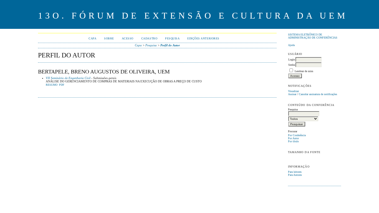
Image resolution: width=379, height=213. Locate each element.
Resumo (51, 84)
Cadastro (149, 38)
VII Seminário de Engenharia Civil (68, 78)
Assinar (292, 94)
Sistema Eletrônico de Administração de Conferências (312, 36)
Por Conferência (297, 135)
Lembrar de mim (304, 71)
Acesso (127, 38)
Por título (293, 141)
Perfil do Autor (170, 45)
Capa (92, 38)
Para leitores (295, 171)
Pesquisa (172, 38)
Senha (291, 64)
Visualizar (293, 91)
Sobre (109, 38)
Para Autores (295, 174)
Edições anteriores (203, 38)
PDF (61, 84)
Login (291, 59)
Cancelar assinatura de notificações (318, 94)
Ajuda (291, 45)
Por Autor (293, 138)
